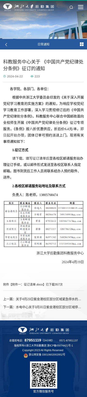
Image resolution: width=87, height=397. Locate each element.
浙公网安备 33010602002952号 (47, 354)
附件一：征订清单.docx (27, 284)
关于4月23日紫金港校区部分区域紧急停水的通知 (43, 299)
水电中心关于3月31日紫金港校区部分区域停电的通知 (43, 307)
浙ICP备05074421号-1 (60, 345)
